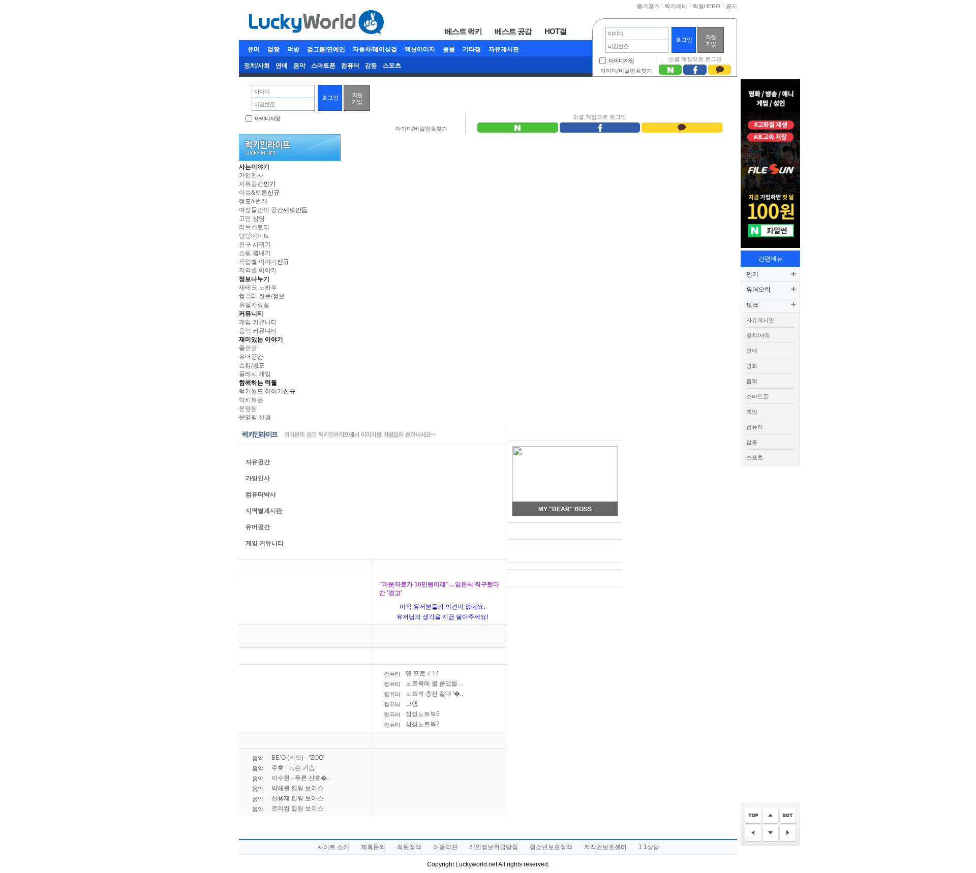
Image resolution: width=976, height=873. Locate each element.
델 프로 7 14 (411, 673)
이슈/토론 (392, 568)
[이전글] (753, 833)
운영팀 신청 (255, 417)
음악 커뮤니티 (258, 330)
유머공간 (251, 356)
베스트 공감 (513, 31)
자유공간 (251, 184)
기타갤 (472, 49)
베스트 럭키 (463, 31)
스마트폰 (323, 65)
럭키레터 (676, 6)
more (358, 568)
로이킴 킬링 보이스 (287, 808)
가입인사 (251, 175)
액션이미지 (420, 49)
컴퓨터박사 (261, 494)
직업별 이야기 (258, 261)
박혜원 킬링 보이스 (287, 788)
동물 (449, 49)
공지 (731, 6)
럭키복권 (251, 399)
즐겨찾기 (648, 6)
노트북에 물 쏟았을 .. (423, 683)
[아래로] (770, 833)
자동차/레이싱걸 (375, 49)
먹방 (293, 49)
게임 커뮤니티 (258, 322)
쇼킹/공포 (252, 365)
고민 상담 (252, 218)
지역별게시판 (264, 510)
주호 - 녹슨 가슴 (283, 767)
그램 (401, 703)
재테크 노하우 (258, 287)
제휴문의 (373, 847)
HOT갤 (555, 31)
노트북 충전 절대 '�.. (423, 693)
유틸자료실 (254, 304)
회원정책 (409, 847)
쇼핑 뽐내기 (255, 253)
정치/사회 (257, 65)
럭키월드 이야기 (261, 391)
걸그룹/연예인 (326, 49)
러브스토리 (254, 227)
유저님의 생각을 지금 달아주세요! (442, 616)
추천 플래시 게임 (535, 432)
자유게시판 (504, 49)
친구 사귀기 (255, 244)
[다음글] (787, 833)
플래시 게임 (255, 374)
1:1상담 (648, 847)
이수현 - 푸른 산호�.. (291, 778)
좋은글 (248, 348)
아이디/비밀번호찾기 (626, 71)
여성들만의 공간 (261, 209)
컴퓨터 (350, 65)
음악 (299, 65)
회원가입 (711, 40)
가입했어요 (531, 554)
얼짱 (273, 49)
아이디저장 (621, 60)
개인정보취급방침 (493, 847)
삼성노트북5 (412, 714)
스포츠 (392, 65)
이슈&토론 (253, 192)
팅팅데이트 (254, 235)
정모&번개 (253, 201)
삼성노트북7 (412, 724)
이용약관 (445, 847)
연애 (282, 65)
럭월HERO (706, 6)
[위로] (770, 815)
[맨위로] (753, 815)
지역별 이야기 (258, 270)
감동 (371, 65)
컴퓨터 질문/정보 (262, 296)
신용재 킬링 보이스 (287, 798)
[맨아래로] (787, 815)
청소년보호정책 (551, 847)
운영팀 (248, 408)
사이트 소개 (333, 847)
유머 (254, 49)
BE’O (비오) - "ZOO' (288, 757)
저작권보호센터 (605, 847)
